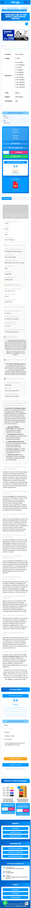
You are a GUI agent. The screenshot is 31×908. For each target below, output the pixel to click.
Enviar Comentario (15, 758)
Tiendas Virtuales (20, 906)
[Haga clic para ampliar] (5, 46)
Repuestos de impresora (13, 8)
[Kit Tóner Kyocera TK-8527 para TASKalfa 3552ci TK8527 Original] (8, 791)
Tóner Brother (24, 8)
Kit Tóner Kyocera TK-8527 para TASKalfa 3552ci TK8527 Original (8, 800)
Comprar (19, 152)
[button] (7, 198)
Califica (6, 725)
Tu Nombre (7, 732)
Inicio (3, 8)
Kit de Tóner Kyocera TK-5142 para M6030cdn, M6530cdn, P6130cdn (23, 800)
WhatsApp (16, 156)
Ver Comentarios (15, 173)
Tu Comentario (8, 739)
